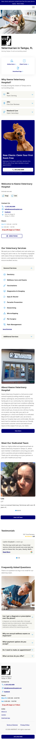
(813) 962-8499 (18, 736)
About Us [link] (4, 711)
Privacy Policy (24, 725)
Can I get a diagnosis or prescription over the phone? (17, 617)
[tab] (15, 510)
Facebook (7, 691)
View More (18, 431)
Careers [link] (3, 715)
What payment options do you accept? (14, 643)
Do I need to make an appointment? (17, 650)
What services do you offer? (13, 656)
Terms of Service (12, 725)
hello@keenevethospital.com (13, 688)
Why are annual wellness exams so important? (16, 635)
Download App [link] (5, 718)
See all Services (7, 329)
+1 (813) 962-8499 (9, 684)
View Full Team (18, 517)
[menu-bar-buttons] (33, 7)
